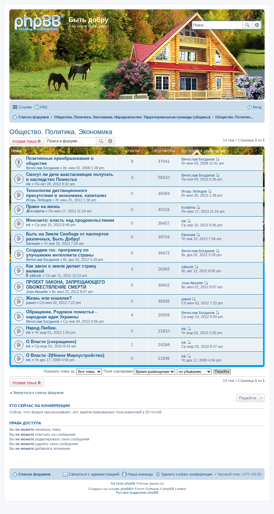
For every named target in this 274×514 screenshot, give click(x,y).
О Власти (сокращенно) (51, 341)
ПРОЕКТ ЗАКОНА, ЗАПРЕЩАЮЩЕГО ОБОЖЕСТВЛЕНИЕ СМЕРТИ (65, 285)
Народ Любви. (41, 327)
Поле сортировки (119, 371)
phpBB (126, 489)
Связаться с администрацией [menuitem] (94, 474)
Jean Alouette (37, 292)
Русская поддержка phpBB (137, 492)
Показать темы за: (60, 371)
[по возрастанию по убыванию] (195, 371)
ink (28, 184)
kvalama (37, 211)
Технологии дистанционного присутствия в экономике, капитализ (66, 193)
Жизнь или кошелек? (49, 298)
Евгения (33, 243)
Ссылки (25, 107)
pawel (30, 303)
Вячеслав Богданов (42, 168)
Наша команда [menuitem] (140, 474)
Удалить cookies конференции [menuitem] (186, 474)
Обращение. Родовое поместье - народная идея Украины (61, 314)
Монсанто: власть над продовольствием (70, 220)
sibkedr (35, 276)
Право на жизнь (43, 206)
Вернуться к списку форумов (38, 393)
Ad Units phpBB (123, 483)
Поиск (247, 25)
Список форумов (34, 474)
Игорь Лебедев (38, 200)
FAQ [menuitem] (43, 107)
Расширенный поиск (256, 25)
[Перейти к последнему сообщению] (217, 159)
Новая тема (24, 141)
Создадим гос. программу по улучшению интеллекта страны (60, 252)
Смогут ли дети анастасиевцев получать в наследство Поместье (69, 177)
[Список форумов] (39, 21)
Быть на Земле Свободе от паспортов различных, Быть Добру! (67, 236)
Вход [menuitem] (257, 107)
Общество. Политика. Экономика (60, 131)
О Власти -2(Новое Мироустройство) (65, 355)
